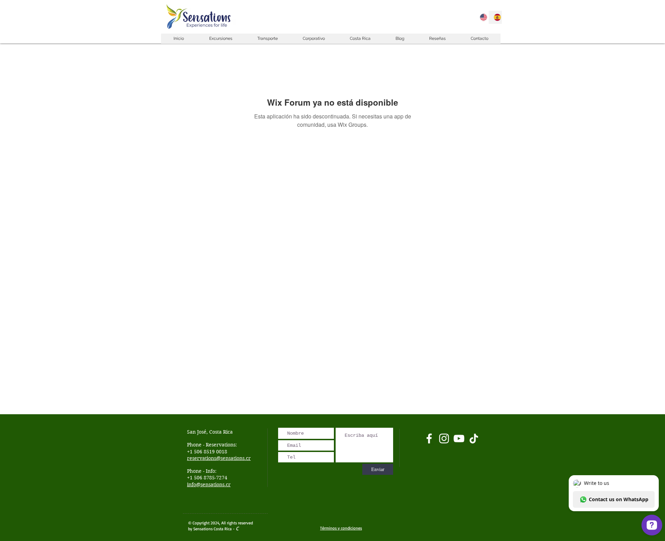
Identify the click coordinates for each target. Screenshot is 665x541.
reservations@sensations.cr (219, 458)
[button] (220, 39)
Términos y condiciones (341, 528)
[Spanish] (495, 17)
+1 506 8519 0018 (207, 452)
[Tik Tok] (473, 438)
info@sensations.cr (209, 484)
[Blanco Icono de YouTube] (459, 438)
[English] (481, 17)
